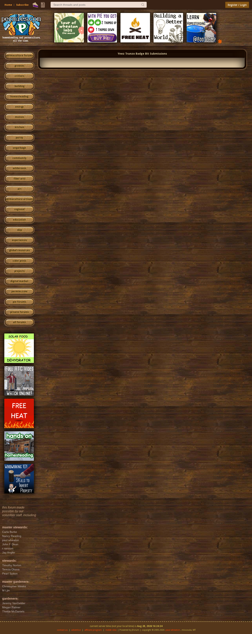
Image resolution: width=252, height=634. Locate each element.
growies (19, 65)
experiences (19, 240)
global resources (19, 250)
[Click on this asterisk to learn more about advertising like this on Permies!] (220, 41)
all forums (19, 322)
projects (19, 271)
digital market (19, 281)
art (19, 189)
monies (19, 117)
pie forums (19, 302)
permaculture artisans (19, 199)
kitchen (19, 127)
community (19, 158)
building (19, 86)
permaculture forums (19, 55)
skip (19, 230)
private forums (19, 312)
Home (8, 4)
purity (19, 137)
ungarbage (19, 148)
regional (19, 209)
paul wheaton (173, 630)
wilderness (19, 168)
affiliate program (93, 630)
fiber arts (19, 178)
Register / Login (237, 4)
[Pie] (35, 5)
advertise (76, 630)
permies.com (19, 291)
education (19, 219)
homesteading (19, 96)
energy (19, 106)
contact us (62, 630)
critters (19, 76)
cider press (19, 260)
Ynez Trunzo (126, 53)
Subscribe (22, 4)
